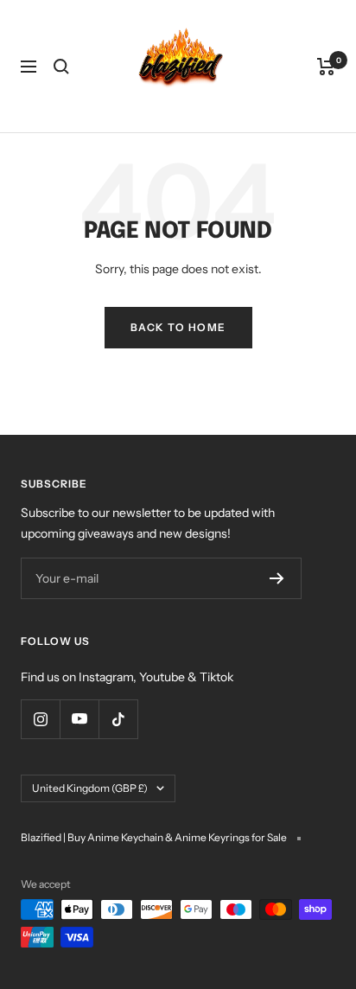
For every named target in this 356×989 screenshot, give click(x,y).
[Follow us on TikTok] (118, 718)
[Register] (277, 578)
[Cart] (326, 66)
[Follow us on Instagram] (40, 718)
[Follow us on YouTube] (79, 718)
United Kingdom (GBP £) (90, 788)
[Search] (61, 66)
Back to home (178, 327)
